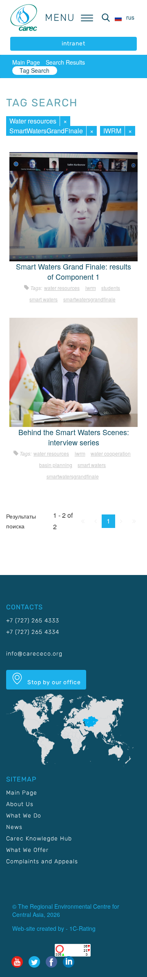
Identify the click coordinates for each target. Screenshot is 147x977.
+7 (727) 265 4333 (32, 620)
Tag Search (34, 70)
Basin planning (55, 465)
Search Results (65, 62)
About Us (19, 804)
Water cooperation (111, 453)
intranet (73, 43)
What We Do (23, 815)
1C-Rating (82, 928)
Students (110, 288)
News (14, 827)
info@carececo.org (34, 653)
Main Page (26, 62)
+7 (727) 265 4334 (32, 632)
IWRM (112, 130)
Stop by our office (53, 682)
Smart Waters (43, 299)
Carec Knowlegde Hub (39, 838)
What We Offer (27, 850)
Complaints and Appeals (42, 861)
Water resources (32, 121)
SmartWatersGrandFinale (46, 130)
